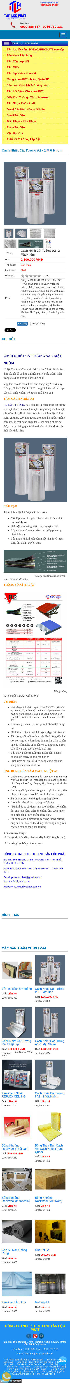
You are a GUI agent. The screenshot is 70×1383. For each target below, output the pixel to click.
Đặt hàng (22, 323)
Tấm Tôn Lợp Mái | (45, 1374)
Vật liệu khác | (39, 1359)
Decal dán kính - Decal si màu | (33, 1364)
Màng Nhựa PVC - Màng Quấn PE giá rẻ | (28, 1369)
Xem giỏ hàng (38, 323)
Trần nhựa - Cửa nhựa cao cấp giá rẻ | (37, 1362)
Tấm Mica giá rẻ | (32, 1371)
